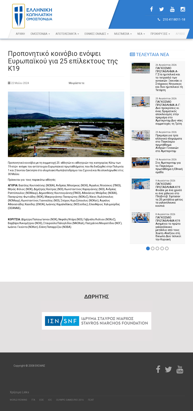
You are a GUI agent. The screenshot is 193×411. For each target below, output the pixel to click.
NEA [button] (140, 33)
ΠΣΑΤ (91, 400)
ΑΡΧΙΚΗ (20, 33)
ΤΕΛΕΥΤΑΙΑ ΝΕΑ (152, 54)
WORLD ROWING (18, 400)
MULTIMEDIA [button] (122, 33)
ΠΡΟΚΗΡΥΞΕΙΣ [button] (159, 33)
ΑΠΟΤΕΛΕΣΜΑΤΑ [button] (66, 33)
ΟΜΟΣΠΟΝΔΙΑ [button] (39, 33)
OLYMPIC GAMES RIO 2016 (70, 400)
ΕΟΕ (41, 400)
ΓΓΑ (33, 400)
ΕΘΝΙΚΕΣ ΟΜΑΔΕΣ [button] (96, 33)
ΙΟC (50, 400)
